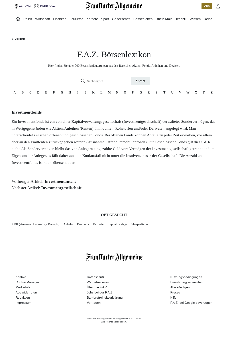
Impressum (23, 302)
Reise (208, 19)
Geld (116, 149)
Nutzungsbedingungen (186, 277)
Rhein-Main (164, 19)
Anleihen (71, 128)
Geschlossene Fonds (171, 142)
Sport (105, 19)
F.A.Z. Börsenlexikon (114, 54)
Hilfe (173, 297)
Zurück (20, 39)
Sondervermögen (194, 121)
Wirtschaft (42, 19)
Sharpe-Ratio (139, 224)
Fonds (98, 135)
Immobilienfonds (131, 142)
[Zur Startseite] (114, 6)
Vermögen (137, 149)
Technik (181, 19)
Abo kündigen (180, 287)
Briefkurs (83, 224)
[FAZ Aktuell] (18, 19)
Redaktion (23, 297)
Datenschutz (95, 277)
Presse (175, 292)
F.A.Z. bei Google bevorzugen (191, 302)
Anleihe (68, 224)
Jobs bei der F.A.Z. (100, 292)
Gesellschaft (121, 19)
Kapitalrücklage (117, 224)
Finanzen (59, 19)
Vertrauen (94, 302)
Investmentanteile (60, 181)
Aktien (57, 128)
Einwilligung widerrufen (186, 282)
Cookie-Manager (27, 282)
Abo (207, 6)
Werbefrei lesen (98, 282)
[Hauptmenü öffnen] (9, 6)
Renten (86, 128)
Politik (27, 19)
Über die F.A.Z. (97, 287)
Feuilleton (76, 19)
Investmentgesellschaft (142, 121)
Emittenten (39, 142)
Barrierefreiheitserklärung (105, 297)
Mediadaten (24, 287)
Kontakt (21, 277)
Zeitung (25, 5)
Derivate (98, 224)
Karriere (92, 19)
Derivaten (157, 128)
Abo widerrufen (26, 292)
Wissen (195, 19)
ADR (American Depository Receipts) (35, 224)
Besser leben (143, 19)
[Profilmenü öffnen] (218, 6)
